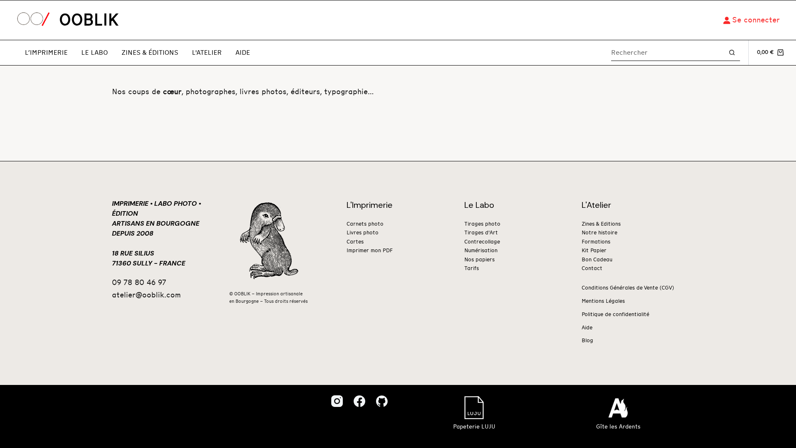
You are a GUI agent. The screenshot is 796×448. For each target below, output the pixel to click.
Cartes (355, 242)
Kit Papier (594, 250)
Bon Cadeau (597, 260)
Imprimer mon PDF (370, 250)
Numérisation (481, 250)
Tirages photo (482, 224)
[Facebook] (359, 401)
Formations (596, 242)
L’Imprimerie (46, 52)
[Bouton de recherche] (732, 52)
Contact (592, 268)
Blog (587, 340)
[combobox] (667, 52)
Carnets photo (365, 224)
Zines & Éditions (149, 52)
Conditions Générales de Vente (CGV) (628, 288)
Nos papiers (479, 260)
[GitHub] (382, 401)
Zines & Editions (601, 224)
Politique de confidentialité (615, 314)
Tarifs (471, 268)
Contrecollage (482, 242)
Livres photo (363, 233)
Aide (242, 52)
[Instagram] (337, 401)
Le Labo (94, 52)
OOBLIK (89, 20)
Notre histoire (599, 233)
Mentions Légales (603, 301)
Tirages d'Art (481, 233)
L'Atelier (207, 52)
